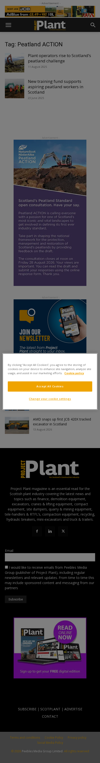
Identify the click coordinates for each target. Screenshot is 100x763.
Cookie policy (74, 373)
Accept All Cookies (49, 386)
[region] (49, 381)
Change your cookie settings (50, 399)
